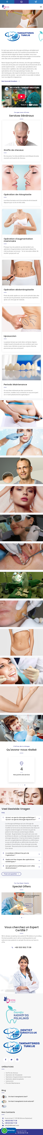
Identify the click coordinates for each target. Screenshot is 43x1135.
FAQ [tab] (3, 813)
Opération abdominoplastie (19, 289)
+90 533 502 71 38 (22, 947)
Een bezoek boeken (9, 81)
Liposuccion (10, 336)
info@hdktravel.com (12, 1125)
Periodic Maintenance (15, 384)
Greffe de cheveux (14, 150)
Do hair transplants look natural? (21, 1101)
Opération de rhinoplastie (17, 194)
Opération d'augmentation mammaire (18, 240)
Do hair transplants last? (18, 1097)
